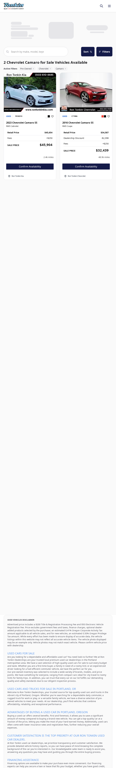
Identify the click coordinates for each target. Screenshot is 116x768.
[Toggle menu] (109, 6)
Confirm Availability (30, 166)
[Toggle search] (101, 6)
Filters (106, 51)
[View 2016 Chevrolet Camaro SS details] (86, 92)
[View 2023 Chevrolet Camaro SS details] (30, 92)
